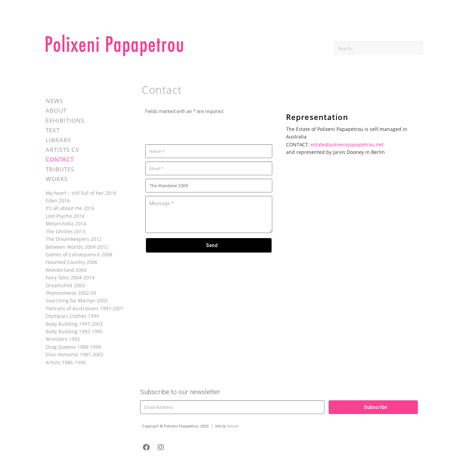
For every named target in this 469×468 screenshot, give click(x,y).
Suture (232, 426)
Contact (60, 159)
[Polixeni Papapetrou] (114, 55)
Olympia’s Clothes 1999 (72, 316)
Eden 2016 (58, 200)
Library (58, 140)
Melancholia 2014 (66, 223)
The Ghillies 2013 (65, 231)
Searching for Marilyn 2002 (77, 300)
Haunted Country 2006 (72, 262)
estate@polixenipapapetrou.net (347, 144)
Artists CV (62, 150)
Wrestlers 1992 (63, 339)
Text (53, 130)
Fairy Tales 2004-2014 (70, 277)
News (54, 101)
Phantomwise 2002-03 (71, 293)
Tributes (60, 169)
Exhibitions (65, 120)
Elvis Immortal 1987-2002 (74, 354)
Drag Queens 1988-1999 (73, 347)
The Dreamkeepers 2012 (74, 239)
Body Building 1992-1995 (74, 331)
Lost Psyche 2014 (65, 216)
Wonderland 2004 (66, 270)
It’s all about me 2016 (70, 208)
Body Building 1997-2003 (74, 324)
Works (57, 179)
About (56, 110)
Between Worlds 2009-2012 (77, 247)
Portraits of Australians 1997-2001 (85, 308)
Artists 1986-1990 (65, 362)
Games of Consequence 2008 (79, 254)
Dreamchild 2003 (65, 285)
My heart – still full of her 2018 (81, 193)
